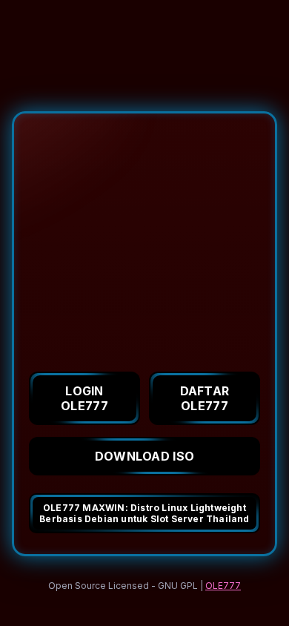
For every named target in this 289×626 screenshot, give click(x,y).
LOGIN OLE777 (84, 398)
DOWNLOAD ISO (145, 456)
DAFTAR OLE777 (205, 398)
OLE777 (223, 585)
